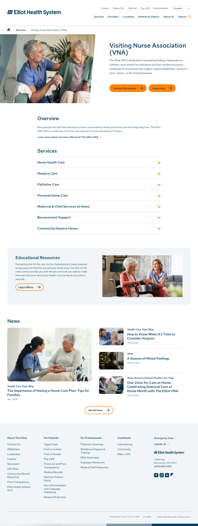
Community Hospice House (57, 228)
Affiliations (13, 449)
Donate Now (158, 88)
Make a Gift (124, 454)
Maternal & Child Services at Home (63, 206)
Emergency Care (163, 438)
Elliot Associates (90, 457)
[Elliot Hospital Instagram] (162, 475)
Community (124, 449)
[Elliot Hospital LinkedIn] (167, 475)
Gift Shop (13, 468)
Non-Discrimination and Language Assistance (55, 489)
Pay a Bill (49, 459)
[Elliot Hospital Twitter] (172, 475)
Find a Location (53, 449)
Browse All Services (55, 497)
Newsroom (13, 464)
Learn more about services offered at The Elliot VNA (67, 137)
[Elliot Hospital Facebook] (156, 475)
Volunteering (124, 444)
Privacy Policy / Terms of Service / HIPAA (124, 517)
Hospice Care (47, 173)
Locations (128, 16)
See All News (95, 410)
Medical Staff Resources (94, 467)
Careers (11, 459)
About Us (168, 16)
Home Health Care (51, 162)
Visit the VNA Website (124, 88)
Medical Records (53, 472)
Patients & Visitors (148, 16)
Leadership (13, 454)
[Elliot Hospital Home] (172, 453)
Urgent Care (51, 444)
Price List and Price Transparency (55, 465)
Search (182, 16)
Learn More (26, 287)
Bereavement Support (54, 217)
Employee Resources (93, 462)
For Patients (51, 438)
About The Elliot (17, 438)
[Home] (11, 30)
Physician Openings (92, 444)
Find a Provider (52, 454)
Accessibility (147, 517)
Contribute (124, 438)
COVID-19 (160, 444)
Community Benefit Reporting (18, 475)
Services (99, 16)
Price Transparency (18, 482)
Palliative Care (48, 184)
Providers (113, 16)
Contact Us (13, 444)
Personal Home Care (52, 195)
